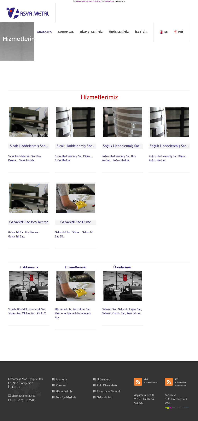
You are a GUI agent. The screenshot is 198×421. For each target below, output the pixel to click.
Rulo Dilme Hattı (106, 385)
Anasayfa (61, 379)
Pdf (180, 31)
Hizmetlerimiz (63, 391)
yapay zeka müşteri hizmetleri (88, 1)
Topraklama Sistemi (108, 391)
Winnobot (109, 1)
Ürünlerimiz (103, 379)
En (166, 31)
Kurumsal (61, 385)
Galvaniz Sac (104, 397)
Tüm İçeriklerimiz (65, 397)
